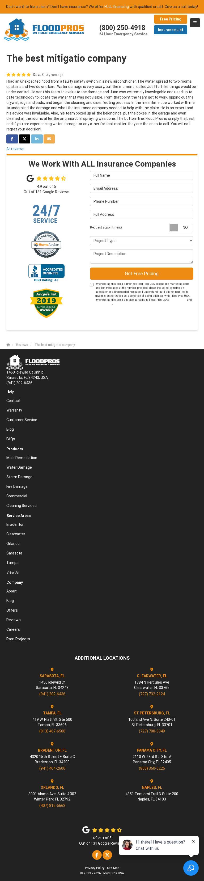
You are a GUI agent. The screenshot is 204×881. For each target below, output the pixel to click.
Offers (12, 610)
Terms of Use (178, 300)
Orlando (13, 543)
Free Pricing (170, 19)
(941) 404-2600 (52, 768)
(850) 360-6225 (152, 768)
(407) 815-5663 (52, 805)
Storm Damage (19, 477)
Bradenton (15, 524)
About (11, 591)
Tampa (12, 563)
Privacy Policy (103, 304)
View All (12, 572)
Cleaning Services (21, 505)
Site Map (113, 868)
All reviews (15, 149)
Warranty (14, 410)
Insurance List (170, 30)
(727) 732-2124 (152, 694)
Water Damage (19, 467)
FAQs (10, 439)
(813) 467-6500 (52, 731)
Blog (10, 429)
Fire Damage (17, 486)
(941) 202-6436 (52, 694)
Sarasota (14, 553)
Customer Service (21, 420)
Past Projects (18, 639)
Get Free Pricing (142, 273)
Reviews (13, 620)
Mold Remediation (21, 458)
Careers (13, 629)
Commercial (16, 496)
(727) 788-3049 (152, 731)
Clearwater (15, 534)
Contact (13, 401)
